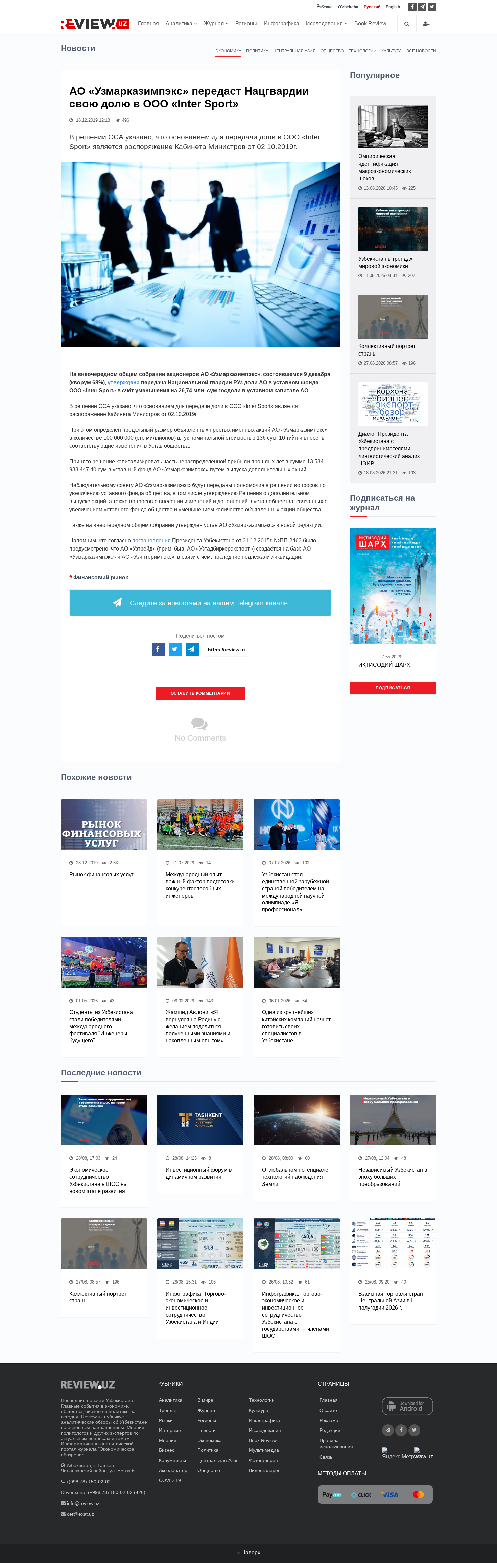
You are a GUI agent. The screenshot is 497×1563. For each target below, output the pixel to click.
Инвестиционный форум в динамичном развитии (199, 1173)
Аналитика (180, 23)
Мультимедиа (264, 1450)
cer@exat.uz (80, 1514)
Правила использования (336, 1444)
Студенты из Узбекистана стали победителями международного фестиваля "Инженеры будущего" (101, 1026)
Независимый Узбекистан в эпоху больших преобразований (392, 1177)
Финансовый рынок (100, 577)
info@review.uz (83, 1503)
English (393, 7)
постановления (152, 540)
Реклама (329, 1420)
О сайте (328, 1410)
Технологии (363, 51)
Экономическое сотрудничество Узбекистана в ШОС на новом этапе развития (98, 1180)
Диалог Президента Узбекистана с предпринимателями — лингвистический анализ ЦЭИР (389, 448)
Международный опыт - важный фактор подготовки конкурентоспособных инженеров (200, 885)
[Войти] (426, 24)
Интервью (170, 1430)
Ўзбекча (325, 7)
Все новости (421, 51)
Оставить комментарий (200, 693)
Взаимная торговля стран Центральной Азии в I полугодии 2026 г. (390, 1301)
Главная (148, 23)
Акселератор (173, 1470)
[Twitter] (432, 7)
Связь (326, 1457)
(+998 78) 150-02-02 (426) (116, 1492)
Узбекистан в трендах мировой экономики (385, 262)
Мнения (167, 1440)
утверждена (124, 382)
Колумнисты (172, 1460)
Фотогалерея (263, 1460)
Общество (332, 51)
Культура (391, 51)
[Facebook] (412, 7)
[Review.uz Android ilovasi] (407, 1407)
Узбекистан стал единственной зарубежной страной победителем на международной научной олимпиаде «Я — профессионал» (295, 892)
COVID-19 (170, 1480)
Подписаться (393, 688)
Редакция (330, 1430)
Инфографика (281, 23)
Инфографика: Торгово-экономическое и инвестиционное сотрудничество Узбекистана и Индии (196, 1308)
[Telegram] (422, 7)
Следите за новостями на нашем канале (209, 603)
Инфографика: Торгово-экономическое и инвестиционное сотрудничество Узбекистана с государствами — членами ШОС (295, 1315)
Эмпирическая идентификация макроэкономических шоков (384, 167)
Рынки (166, 1420)
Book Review (370, 23)
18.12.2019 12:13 (92, 120)
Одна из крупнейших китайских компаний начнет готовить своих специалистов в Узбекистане (296, 1026)
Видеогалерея (265, 1470)
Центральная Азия (294, 51)
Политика (257, 51)
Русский (372, 7)
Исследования (325, 23)
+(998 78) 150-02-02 (88, 1481)
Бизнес (166, 1450)
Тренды (167, 1410)
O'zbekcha (348, 7)
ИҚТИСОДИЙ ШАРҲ (384, 665)
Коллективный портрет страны (387, 350)
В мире (205, 1400)
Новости (206, 1430)
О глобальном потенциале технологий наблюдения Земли (295, 1177)
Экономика (228, 51)
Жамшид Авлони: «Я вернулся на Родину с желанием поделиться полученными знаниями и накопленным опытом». (198, 1026)
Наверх (250, 1552)
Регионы (246, 23)
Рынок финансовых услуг (101, 874)
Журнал (214, 23)
